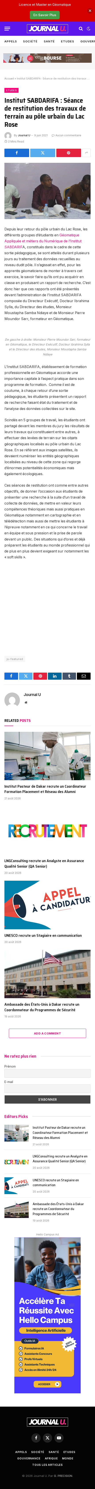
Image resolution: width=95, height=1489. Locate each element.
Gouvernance (28, 1458)
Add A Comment (47, 1033)
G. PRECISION (63, 1476)
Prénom (10, 1066)
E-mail (8, 1082)
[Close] (90, 10)
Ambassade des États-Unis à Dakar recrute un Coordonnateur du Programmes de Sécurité (41, 1007)
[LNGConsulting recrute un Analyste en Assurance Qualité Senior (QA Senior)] (47, 830)
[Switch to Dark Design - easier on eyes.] (88, 29)
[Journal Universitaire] (47, 28)
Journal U (24, 135)
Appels (10, 41)
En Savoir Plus (44, 15)
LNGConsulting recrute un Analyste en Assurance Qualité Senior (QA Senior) (44, 863)
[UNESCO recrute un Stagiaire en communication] (47, 905)
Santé (49, 41)
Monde (67, 1458)
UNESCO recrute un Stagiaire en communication (43, 935)
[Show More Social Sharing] (86, 153)
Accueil (9, 78)
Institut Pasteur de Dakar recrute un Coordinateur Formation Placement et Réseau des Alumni (45, 789)
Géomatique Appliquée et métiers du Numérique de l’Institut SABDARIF (43, 241)
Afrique (51, 1458)
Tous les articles (47, 1464)
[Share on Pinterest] (68, 153)
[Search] (81, 29)
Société (30, 41)
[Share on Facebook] (16, 153)
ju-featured (15, 659)
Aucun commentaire (68, 135)
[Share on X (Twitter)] (42, 153)
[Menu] (7, 29)
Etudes (67, 41)
